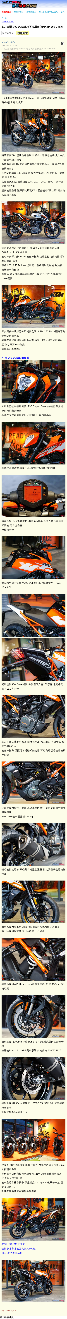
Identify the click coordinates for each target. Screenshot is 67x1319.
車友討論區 (18, 12)
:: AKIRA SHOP (8, 22)
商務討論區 (6, 12)
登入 (63, 12)
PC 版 (4, 18)
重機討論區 (31, 12)
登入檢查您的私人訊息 (48, 12)
